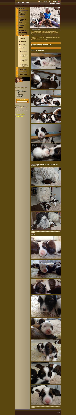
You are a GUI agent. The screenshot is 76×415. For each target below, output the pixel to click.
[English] (59, 1)
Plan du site (45, 1)
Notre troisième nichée (27, 5)
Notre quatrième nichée (37, 5)
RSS (50, 1)
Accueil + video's (18, 5)
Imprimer (54, 1)
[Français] (58, 1)
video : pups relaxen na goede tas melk (38, 45)
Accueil (40, 1)
